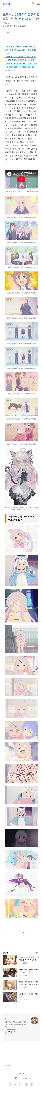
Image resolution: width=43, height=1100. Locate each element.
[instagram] (20, 1084)
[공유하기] (12, 933)
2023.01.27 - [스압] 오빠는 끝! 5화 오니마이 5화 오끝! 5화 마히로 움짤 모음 (20, 49)
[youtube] (26, 1084)
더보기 (37, 952)
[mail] (31, 1084)
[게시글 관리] (15, 933)
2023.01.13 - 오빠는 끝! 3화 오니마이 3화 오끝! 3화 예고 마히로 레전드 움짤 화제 (21, 66)
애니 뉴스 (6, 23)
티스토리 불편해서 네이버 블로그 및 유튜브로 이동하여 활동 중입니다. (16, 1024)
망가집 (6, 4)
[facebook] (10, 1084)
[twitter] (15, 1084)
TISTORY (21, 1073)
